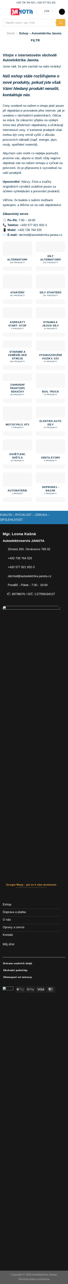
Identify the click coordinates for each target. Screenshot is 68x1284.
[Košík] (62, 12)
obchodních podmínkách (34, 115)
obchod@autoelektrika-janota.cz (40, 235)
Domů (11, 33)
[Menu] (5, 11)
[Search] (60, 22)
